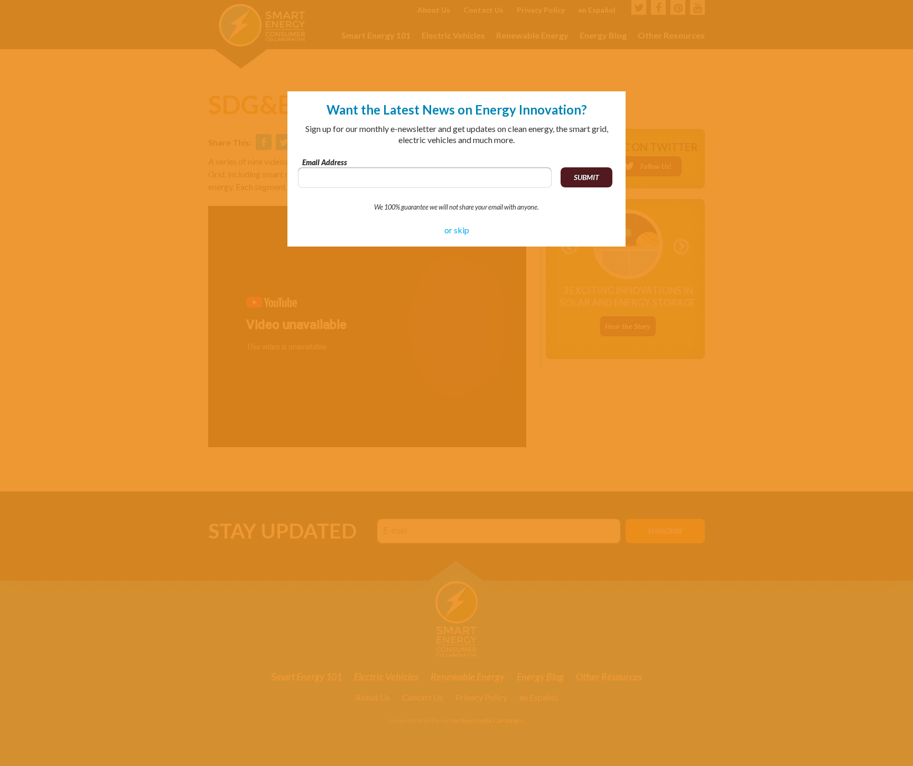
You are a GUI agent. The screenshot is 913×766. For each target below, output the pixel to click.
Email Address (324, 162)
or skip (456, 230)
